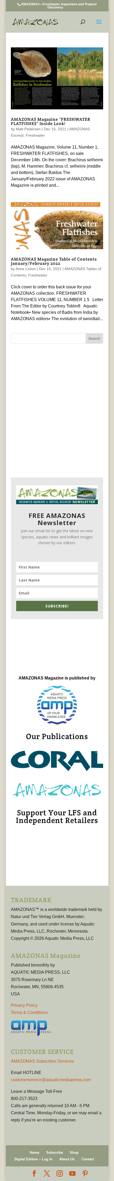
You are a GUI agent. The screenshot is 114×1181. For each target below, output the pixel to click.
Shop (74, 1153)
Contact (87, 1159)
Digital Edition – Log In (33, 1159)
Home (34, 1153)
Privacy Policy (24, 1005)
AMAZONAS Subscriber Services (42, 1061)
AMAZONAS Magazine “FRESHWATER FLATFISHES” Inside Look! (50, 121)
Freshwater (35, 135)
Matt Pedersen (28, 129)
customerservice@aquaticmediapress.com (51, 1079)
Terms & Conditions (29, 1012)
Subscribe (54, 1153)
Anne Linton (26, 269)
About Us (66, 1159)
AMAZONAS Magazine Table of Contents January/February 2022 (54, 261)
